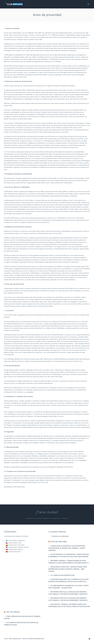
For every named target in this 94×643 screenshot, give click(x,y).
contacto (54, 518)
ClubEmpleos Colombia (16, 545)
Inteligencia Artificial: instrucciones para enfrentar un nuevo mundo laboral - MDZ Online (67, 569)
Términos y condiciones (60, 536)
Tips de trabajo (13, 612)
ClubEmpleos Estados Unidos (18, 547)
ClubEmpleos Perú (14, 552)
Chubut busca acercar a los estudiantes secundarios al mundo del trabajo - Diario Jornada (66, 548)
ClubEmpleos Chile (14, 543)
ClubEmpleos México (15, 549)
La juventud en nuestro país (62, 575)
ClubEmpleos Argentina (16, 541)
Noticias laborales (58, 541)
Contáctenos (37, 414)
